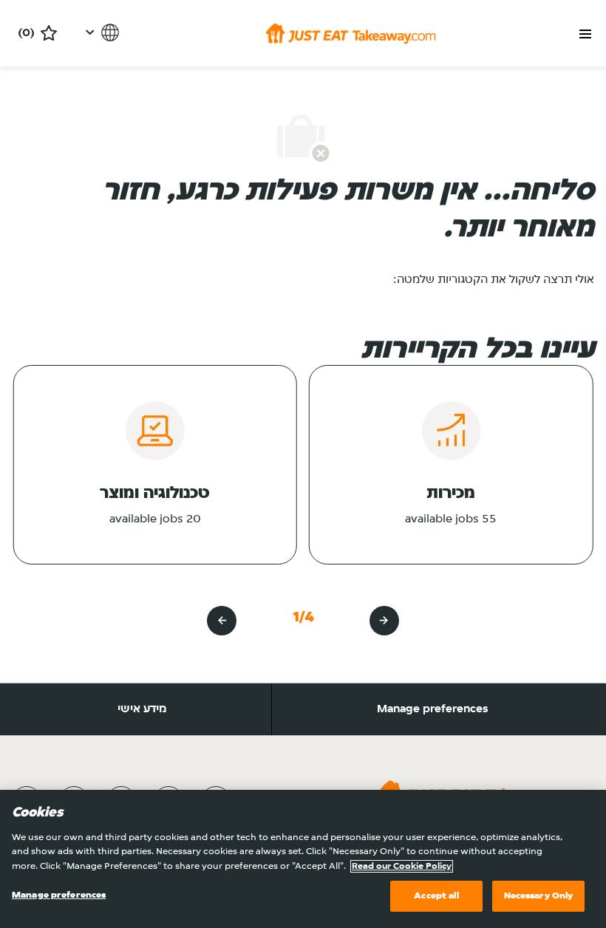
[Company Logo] (350, 33)
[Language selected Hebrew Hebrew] (100, 32)
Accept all (436, 896)
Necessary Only (538, 896)
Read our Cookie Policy (402, 866)
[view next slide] (221, 620)
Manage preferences (432, 709)
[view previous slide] (384, 620)
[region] (303, 859)
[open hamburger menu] (585, 34)
